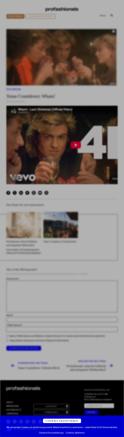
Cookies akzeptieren (62, 421)
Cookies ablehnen (75, 433)
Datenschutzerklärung (51, 433)
